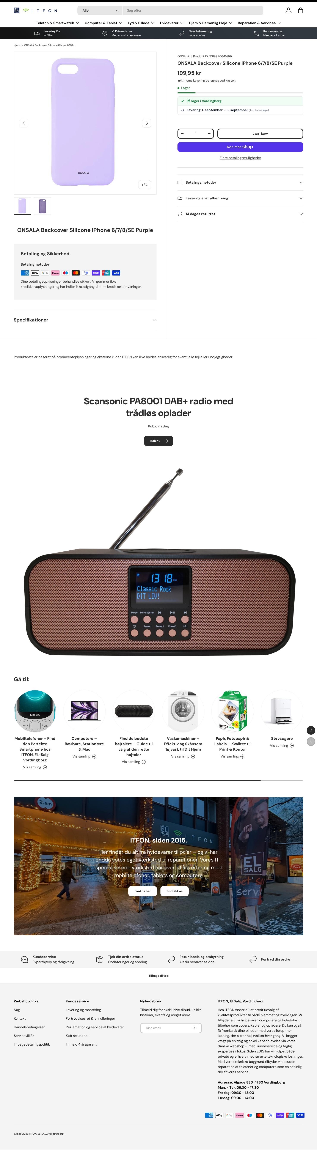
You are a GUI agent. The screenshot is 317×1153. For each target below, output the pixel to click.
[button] (300, 10)
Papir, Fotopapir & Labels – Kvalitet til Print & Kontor (232, 744)
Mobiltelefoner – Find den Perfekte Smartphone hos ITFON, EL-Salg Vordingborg (34, 749)
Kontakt (20, 1018)
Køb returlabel (77, 1035)
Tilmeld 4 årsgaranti (81, 1044)
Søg (17, 1010)
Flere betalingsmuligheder (240, 158)
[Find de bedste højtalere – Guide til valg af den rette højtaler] (134, 711)
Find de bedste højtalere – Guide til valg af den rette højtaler (134, 746)
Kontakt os (174, 891)
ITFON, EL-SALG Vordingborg (46, 1134)
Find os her (143, 891)
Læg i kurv (260, 133)
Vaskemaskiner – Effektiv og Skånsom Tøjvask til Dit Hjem (183, 744)
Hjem (17, 45)
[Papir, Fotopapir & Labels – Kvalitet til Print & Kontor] (233, 711)
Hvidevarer (169, 23)
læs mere (135, 35)
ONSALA (183, 56)
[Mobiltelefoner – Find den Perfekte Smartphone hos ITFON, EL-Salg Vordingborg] (35, 711)
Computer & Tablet (101, 23)
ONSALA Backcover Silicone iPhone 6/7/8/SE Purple (50, 45)
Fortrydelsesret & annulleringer (90, 1018)
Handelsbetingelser (29, 1027)
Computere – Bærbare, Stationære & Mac (84, 744)
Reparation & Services (257, 23)
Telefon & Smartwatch (55, 23)
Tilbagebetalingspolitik (32, 1044)
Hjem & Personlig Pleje (208, 23)
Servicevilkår (24, 1035)
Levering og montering (83, 1010)
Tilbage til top (159, 976)
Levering (199, 80)
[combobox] (170, 10)
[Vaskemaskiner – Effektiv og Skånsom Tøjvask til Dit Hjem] (183, 711)
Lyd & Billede (138, 23)
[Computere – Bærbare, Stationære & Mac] (84, 711)
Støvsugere (282, 738)
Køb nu (155, 441)
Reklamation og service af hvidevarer (95, 1027)
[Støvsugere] (282, 711)
